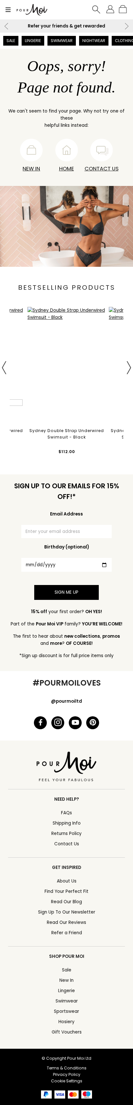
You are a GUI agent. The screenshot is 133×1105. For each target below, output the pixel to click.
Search (96, 9)
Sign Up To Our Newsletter (66, 912)
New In (31, 168)
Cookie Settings (66, 1081)
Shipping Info (67, 823)
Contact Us (101, 168)
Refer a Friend (66, 933)
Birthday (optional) (66, 547)
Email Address (66, 514)
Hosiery (66, 1022)
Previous (6, 26)
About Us (67, 881)
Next (126, 26)
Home (66, 168)
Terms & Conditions (67, 1068)
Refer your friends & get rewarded (66, 26)
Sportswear (66, 1011)
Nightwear (93, 40)
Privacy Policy (66, 1074)
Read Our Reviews (66, 922)
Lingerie (33, 40)
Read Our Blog (66, 902)
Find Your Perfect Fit (66, 891)
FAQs (66, 813)
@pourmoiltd (66, 701)
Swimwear (62, 40)
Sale (10, 40)
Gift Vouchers (67, 1032)
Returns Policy (66, 833)
